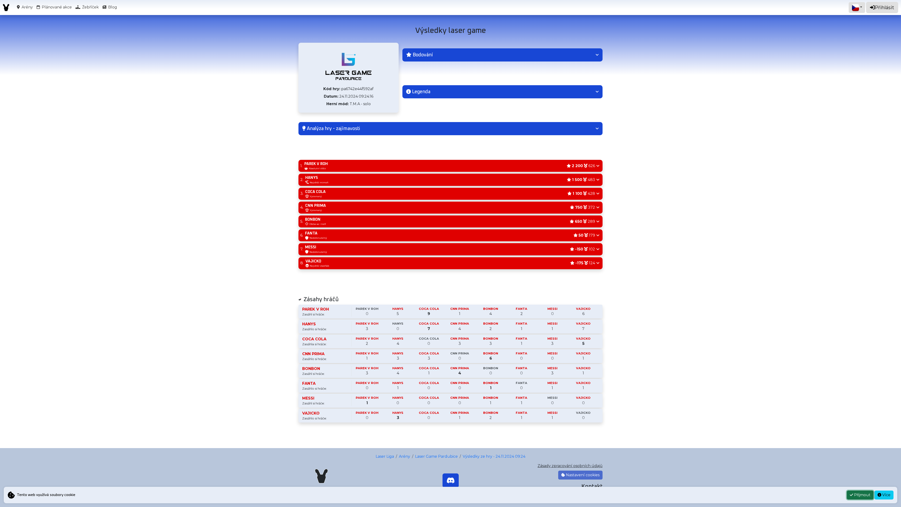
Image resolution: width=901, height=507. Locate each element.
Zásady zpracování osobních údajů (570, 466)
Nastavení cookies (582, 475)
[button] (502, 54)
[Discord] (451, 480)
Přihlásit (884, 7)
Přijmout (861, 495)
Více (885, 495)
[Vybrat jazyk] (857, 7)
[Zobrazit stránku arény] (348, 66)
